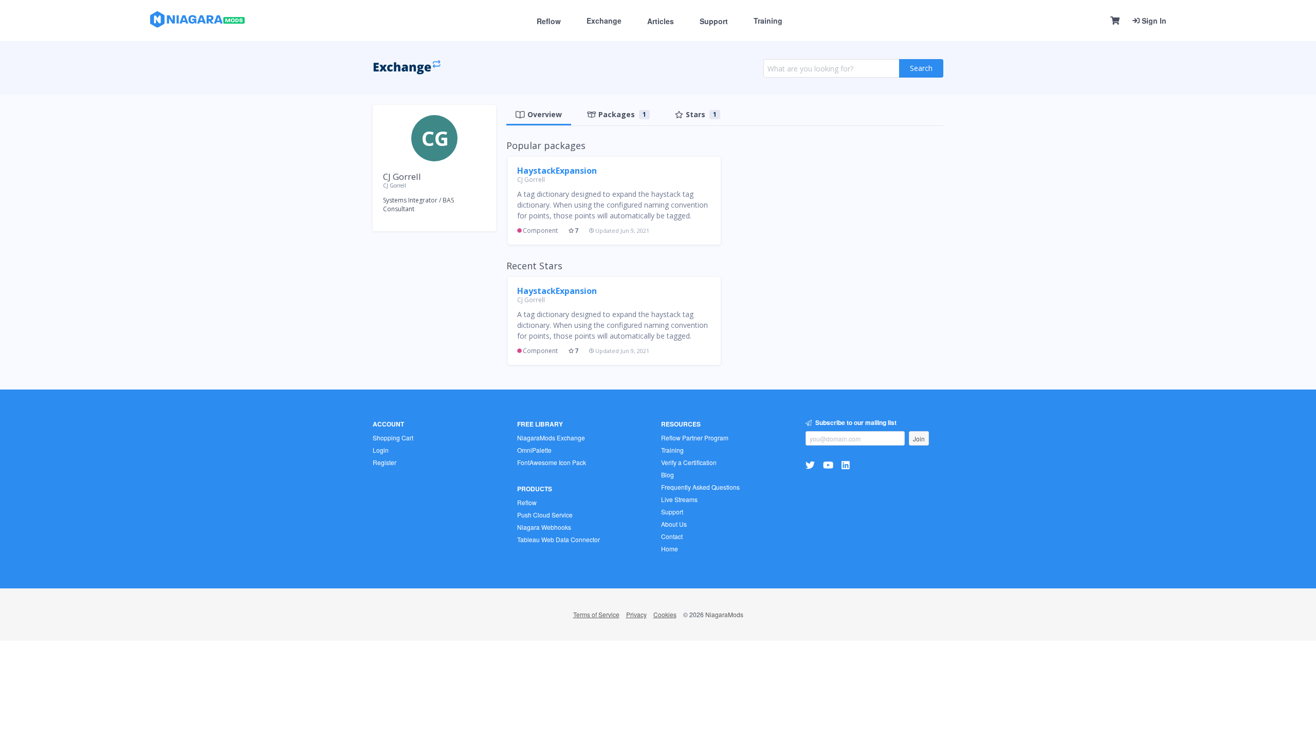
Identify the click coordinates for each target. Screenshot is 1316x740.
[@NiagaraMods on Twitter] (811, 464)
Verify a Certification (689, 462)
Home (669, 548)
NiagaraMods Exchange (551, 437)
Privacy (636, 614)
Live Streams (679, 499)
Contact (672, 536)
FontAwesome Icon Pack (551, 462)
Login (381, 450)
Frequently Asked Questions (700, 487)
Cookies (665, 614)
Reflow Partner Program (694, 437)
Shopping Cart (393, 437)
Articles (660, 21)
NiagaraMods (724, 614)
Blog (667, 474)
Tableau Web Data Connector (558, 539)
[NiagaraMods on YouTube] (829, 464)
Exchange (604, 20)
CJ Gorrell (531, 179)
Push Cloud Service (545, 514)
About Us (674, 524)
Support (714, 21)
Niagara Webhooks (544, 527)
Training (768, 20)
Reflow (549, 21)
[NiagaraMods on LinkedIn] (847, 464)
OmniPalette (534, 450)
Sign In (1153, 20)
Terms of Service (596, 614)
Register (384, 462)
